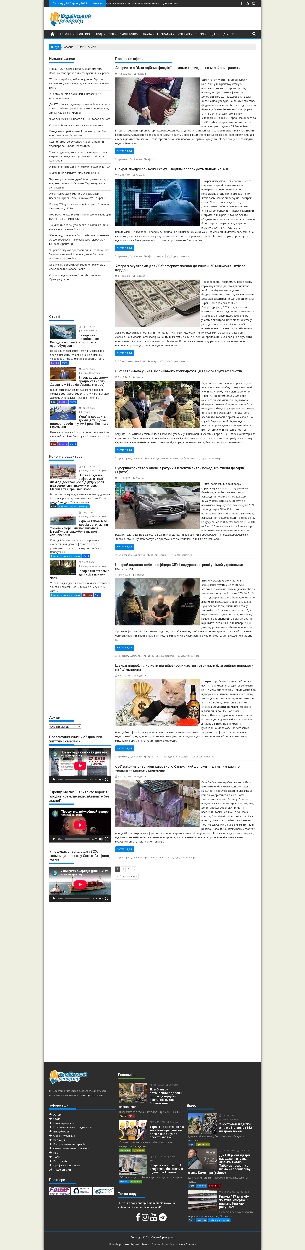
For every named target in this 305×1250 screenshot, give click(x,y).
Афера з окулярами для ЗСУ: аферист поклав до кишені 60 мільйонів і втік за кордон (180, 268)
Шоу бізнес (214, 1185)
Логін (56, 1157)
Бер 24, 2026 (88, 466)
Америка (124, 1181)
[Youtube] (154, 1219)
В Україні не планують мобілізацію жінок (74, 173)
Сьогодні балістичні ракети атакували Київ (76, 125)
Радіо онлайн (61, 1169)
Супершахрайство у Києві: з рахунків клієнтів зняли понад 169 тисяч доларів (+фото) (179, 470)
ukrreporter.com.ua (92, 1095)
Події (99, 34)
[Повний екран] (106, 779)
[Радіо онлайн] (224, 34)
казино (160, 857)
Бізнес (123, 1116)
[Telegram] (163, 1219)
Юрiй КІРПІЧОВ (89, 330)
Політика (84, 34)
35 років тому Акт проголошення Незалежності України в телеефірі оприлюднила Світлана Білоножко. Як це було (79, 254)
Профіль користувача (66, 1165)
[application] (80, 765)
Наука (147, 34)
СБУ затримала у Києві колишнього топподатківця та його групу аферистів (178, 371)
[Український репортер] (52, 33)
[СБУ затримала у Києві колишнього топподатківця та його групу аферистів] (157, 383)
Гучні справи (132, 361)
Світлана (173, 1084)
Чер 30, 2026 (88, 407)
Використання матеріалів (69, 1144)
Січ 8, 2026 (86, 512)
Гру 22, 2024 (87, 562)
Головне (66, 34)
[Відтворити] (54, 779)
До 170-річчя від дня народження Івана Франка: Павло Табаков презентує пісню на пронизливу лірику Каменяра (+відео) (80, 108)
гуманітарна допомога (168, 756)
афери (151, 159)
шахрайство (167, 655)
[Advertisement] (191, 19)
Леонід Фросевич (90, 372)
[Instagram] (145, 1219)
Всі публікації (61, 1131)
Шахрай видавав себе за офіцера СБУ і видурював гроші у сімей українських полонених (179, 567)
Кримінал (123, 159)
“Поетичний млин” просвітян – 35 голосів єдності (80, 119)
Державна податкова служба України (175, 458)
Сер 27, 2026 (88, 326)
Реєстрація (60, 1161)
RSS (55, 1152)
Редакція (141, 73)
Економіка (164, 34)
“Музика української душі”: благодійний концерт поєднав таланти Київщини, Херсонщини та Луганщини (79, 183)
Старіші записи (128, 876)
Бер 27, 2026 (159, 1156)
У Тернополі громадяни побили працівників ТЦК (79, 166)
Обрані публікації (64, 1135)
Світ (111, 34)
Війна (121, 361)
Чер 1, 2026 (158, 1084)
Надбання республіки (219, 1220)
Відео (213, 34)
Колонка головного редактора (74, 506)
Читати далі (125, 151)
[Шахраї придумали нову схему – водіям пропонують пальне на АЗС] (157, 181)
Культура (184, 34)
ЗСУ (161, 361)
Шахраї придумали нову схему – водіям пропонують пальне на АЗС (172, 169)
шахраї (159, 256)
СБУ (158, 655)
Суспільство (129, 34)
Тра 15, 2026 (158, 1122)
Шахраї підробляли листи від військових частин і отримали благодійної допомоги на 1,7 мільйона (184, 667)
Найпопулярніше (64, 1123)
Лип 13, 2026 (88, 368)
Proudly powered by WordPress (129, 1244)
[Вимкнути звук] (101, 779)
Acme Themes (187, 1244)
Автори (57, 1114)
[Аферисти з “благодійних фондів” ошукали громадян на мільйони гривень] (157, 79)
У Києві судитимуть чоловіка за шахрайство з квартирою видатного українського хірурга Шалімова (78, 156)
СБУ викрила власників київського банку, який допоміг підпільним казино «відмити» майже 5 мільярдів (177, 768)
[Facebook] (138, 1219)
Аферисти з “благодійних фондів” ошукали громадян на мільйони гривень (177, 68)
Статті (65, 362)
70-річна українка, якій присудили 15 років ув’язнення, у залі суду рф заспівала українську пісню (79, 83)
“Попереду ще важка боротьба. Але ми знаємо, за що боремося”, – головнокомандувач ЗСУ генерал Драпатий (79, 239)
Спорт (200, 34)
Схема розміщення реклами (71, 1148)
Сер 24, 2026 (228, 1191)
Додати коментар (179, 256)
